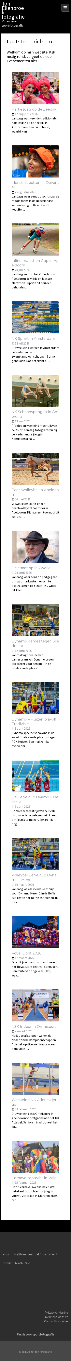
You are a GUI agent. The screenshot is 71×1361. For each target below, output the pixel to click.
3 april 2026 (22, 806)
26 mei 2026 (23, 499)
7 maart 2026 (23, 1031)
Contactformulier (56, 1321)
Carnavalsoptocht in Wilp (34, 1178)
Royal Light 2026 (26, 953)
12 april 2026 (23, 651)
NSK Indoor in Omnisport (34, 1026)
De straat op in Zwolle (31, 568)
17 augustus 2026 (26, 114)
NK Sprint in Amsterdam (33, 338)
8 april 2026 (22, 728)
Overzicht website (56, 1317)
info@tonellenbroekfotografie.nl (34, 1254)
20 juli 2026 (22, 270)
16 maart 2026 (24, 885)
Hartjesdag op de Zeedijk (34, 109)
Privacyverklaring (56, 1312)
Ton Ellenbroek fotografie (13, 10)
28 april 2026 (23, 573)
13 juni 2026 (22, 421)
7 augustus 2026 (25, 192)
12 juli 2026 (22, 343)
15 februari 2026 (25, 1182)
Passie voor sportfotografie (35, 1334)
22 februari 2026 (25, 1109)
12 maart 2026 (24, 958)
